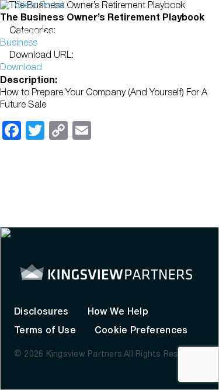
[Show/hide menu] (198, 35)
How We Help (118, 312)
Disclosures (41, 312)
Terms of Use (45, 331)
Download (21, 68)
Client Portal (39, 6)
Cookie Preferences (141, 331)
